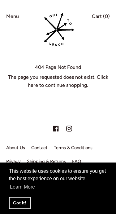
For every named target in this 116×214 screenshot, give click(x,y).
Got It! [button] (19, 202)
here (33, 85)
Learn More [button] (22, 186)
